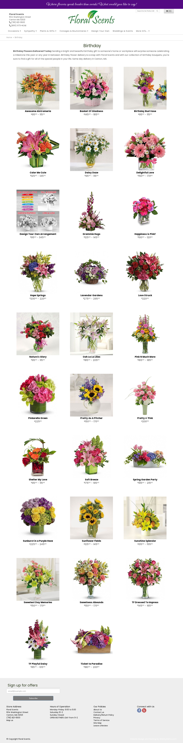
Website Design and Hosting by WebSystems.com (153, 739)
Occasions (13, 31)
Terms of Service (101, 720)
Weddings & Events (123, 31)
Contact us (99, 712)
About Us (98, 709)
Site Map (98, 723)
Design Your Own (100, 31)
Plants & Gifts (47, 31)
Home (9, 37)
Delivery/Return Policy (104, 715)
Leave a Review (101, 725)
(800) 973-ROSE (18, 25)
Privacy (97, 717)
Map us (9, 720)
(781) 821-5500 (18, 22)
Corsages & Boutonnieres (73, 31)
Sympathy (29, 31)
